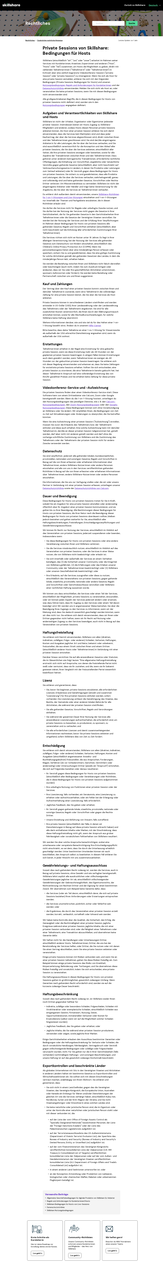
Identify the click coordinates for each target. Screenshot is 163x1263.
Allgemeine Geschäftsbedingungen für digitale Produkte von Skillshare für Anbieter (81, 1198)
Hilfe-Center (95, 325)
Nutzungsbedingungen (54, 85)
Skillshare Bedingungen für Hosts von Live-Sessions (68, 1204)
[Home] (11, 7)
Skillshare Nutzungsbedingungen (60, 1210)
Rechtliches (30, 40)
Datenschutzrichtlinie (53, 88)
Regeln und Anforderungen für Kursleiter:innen (88, 85)
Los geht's (37, 1253)
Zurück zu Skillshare (134, 5)
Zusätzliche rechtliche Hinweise (50, 40)
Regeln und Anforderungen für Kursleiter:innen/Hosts (68, 1201)
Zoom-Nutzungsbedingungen (84, 404)
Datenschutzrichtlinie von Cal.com (92, 488)
